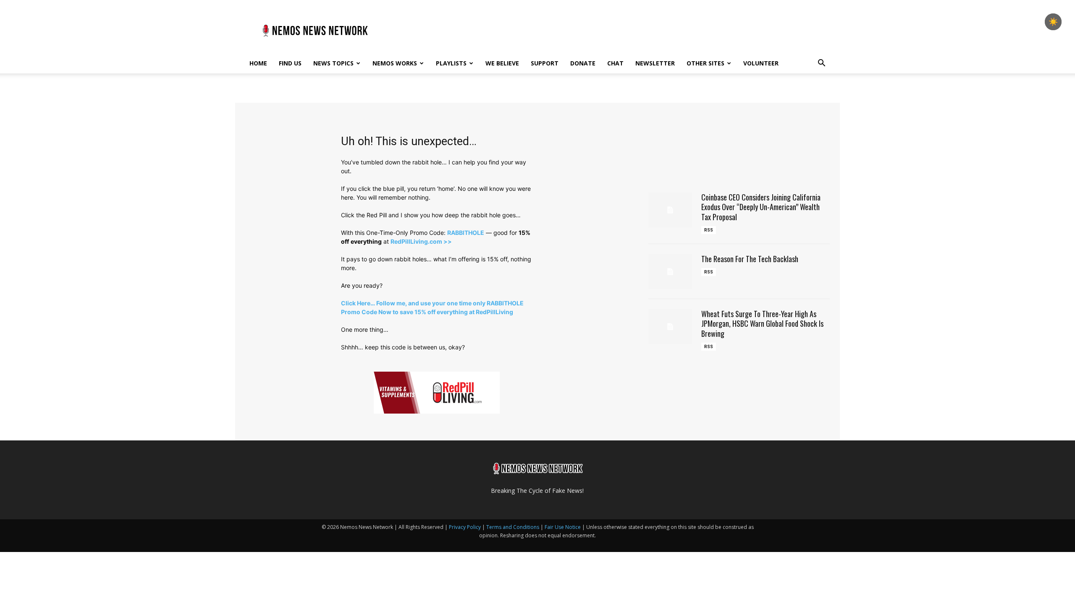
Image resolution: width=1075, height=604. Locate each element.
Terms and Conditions (512, 527)
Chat (615, 63)
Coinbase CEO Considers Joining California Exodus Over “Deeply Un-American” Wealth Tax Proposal (761, 207)
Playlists (451, 63)
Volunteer (761, 63)
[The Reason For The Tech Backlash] (670, 271)
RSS (708, 230)
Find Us (290, 63)
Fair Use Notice (563, 527)
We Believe (502, 63)
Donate (582, 63)
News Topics (333, 63)
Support (544, 63)
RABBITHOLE (465, 232)
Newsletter (655, 63)
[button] (821, 64)
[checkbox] (1053, 21)
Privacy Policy (465, 527)
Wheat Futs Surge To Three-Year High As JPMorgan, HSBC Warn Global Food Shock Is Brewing (762, 323)
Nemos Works (394, 63)
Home (258, 63)
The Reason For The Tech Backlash (749, 258)
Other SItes (705, 63)
